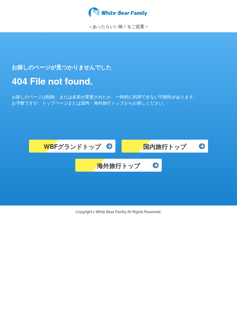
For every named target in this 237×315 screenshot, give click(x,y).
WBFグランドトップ (72, 146)
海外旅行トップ (118, 165)
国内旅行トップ (164, 146)
